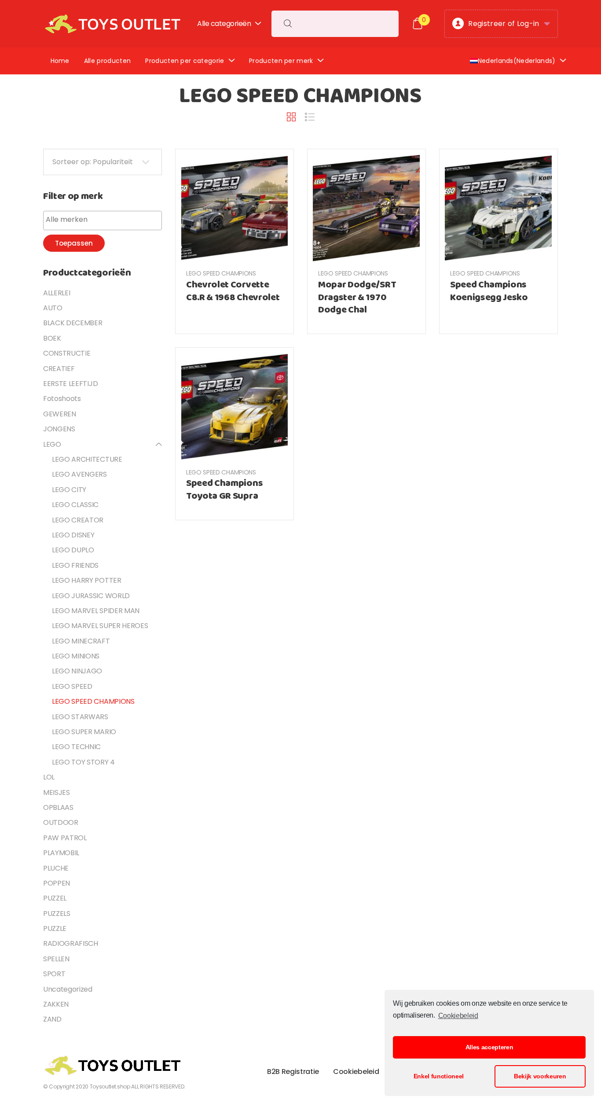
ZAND (52, 1019)
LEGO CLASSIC (75, 505)
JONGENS (59, 429)
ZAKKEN (56, 1004)
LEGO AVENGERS (79, 474)
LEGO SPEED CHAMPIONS (221, 273)
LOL (49, 777)
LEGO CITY (69, 490)
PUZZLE (54, 928)
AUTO (52, 308)
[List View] (310, 117)
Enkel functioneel (439, 1076)
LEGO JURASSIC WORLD (91, 596)
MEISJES (56, 792)
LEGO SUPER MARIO (84, 732)
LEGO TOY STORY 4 (83, 762)
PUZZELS (56, 913)
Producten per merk (281, 60)
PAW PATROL (65, 838)
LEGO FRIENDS (75, 565)
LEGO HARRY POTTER (86, 580)
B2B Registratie (293, 1071)
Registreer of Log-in (503, 23)
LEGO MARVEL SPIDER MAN (95, 611)
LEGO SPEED (72, 686)
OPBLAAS (58, 807)
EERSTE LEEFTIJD (70, 384)
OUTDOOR (60, 822)
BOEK (52, 338)
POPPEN (56, 883)
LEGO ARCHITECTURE (87, 459)
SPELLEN (56, 959)
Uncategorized (67, 989)
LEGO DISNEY (73, 535)
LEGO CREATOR (77, 520)
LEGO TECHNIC (76, 747)
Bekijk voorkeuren (540, 1076)
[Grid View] (291, 117)
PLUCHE (56, 868)
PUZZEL (54, 898)
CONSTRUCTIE (66, 353)
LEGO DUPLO (73, 550)
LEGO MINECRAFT (81, 641)
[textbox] (105, 219)
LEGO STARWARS (80, 717)
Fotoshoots (62, 398)
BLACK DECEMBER (73, 323)
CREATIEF (58, 369)
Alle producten (107, 60)
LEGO (52, 444)
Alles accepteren (489, 1047)
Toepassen (74, 243)
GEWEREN (59, 414)
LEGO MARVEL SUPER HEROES (100, 626)
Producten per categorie (184, 60)
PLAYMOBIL (61, 853)
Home (60, 60)
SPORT (54, 974)
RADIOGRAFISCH (70, 943)
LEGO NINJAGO (77, 671)
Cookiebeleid (458, 1015)
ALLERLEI (56, 293)
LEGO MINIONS (75, 656)
